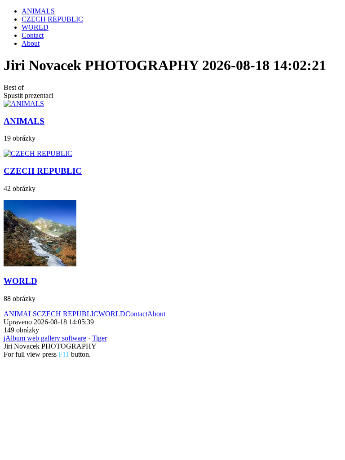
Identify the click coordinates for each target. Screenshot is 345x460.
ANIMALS (38, 11)
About (31, 43)
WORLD (35, 27)
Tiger (99, 338)
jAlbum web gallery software (45, 338)
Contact (33, 35)
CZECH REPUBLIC (52, 19)
